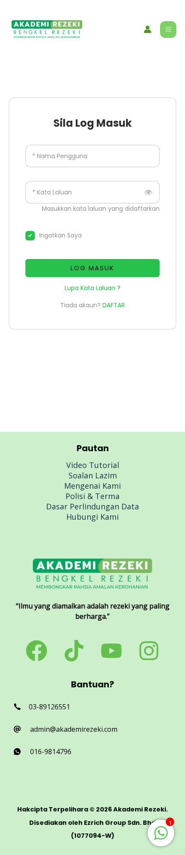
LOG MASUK (92, 267)
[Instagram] (149, 650)
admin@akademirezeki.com (73, 729)
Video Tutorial (92, 465)
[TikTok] (74, 650)
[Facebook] (36, 650)
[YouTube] (111, 650)
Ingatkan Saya (60, 235)
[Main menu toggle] (168, 29)
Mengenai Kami (92, 486)
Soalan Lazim (92, 475)
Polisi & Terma (92, 496)
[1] (161, 837)
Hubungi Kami (92, 517)
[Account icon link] (147, 29)
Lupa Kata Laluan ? (92, 288)
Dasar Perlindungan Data (92, 506)
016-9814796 (50, 751)
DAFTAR (113, 305)
